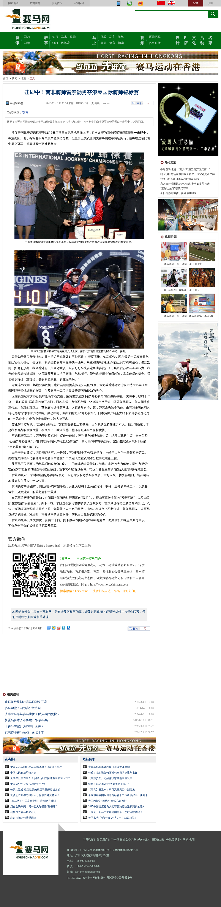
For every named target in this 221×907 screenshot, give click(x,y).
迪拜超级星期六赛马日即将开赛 (26, 702)
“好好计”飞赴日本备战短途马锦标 (179, 178)
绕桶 (55, 43)
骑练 (121, 37)
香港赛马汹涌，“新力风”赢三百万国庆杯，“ (185, 169)
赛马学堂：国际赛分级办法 (23, 708)
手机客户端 (16, 103)
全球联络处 (173, 839)
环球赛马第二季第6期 (201, 316)
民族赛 (65, 43)
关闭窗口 (37, 628)
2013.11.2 (194, 290)
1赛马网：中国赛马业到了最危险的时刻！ (34, 800)
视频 (142, 40)
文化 (194, 40)
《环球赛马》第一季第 (174, 264)
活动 (202, 40)
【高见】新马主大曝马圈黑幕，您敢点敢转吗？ (115, 812)
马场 (104, 43)
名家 (210, 40)
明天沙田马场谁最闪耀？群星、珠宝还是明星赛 (187, 174)
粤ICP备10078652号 (119, 877)
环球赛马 (155, 37)
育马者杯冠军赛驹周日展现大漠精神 (109, 767)
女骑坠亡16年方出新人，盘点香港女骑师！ (35, 795)
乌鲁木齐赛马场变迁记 (23, 812)
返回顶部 (13, 628)
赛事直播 (155, 43)
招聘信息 (158, 839)
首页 (5, 78)
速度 (55, 37)
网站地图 (13, 3)
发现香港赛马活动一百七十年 (24, 732)
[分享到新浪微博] (59, 628)
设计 (178, 40)
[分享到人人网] (69, 628)
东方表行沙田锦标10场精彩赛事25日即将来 (185, 183)
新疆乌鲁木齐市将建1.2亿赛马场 (26, 720)
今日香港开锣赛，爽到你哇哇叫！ (179, 193)
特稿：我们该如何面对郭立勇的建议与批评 (112, 772)
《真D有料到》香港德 (173, 290)
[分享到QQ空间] (54, 628)
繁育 (112, 43)
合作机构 (144, 839)
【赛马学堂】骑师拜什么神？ (24, 726)
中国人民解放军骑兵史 (23, 772)
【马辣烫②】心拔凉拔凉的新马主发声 (110, 778)
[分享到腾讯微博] (64, 628)
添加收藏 (79, 3)
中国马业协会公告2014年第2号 (27, 783)
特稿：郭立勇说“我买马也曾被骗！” (108, 783)
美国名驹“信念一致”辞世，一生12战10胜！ (112, 817)
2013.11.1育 (195, 264)
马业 (94, 40)
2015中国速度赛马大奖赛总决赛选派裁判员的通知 (116, 806)
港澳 (23, 78)
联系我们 (103, 839)
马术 (64, 37)
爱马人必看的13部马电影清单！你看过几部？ (36, 767)
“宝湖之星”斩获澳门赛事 (174, 188)
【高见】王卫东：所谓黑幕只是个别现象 (111, 789)
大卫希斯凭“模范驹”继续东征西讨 (107, 800)
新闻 (14, 78)
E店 (186, 40)
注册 (210, 3)
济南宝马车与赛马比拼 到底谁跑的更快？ (32, 714)
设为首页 (57, 3)
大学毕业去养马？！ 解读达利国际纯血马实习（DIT (40, 778)
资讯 (17, 40)
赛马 (25, 112)
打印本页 (25, 628)
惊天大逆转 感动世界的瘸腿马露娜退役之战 (35, 789)
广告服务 (35, 3)
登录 (195, 3)
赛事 (46, 40)
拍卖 (121, 43)
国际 (27, 43)
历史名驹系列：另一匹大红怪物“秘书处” (33, 806)
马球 (73, 37)
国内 (27, 37)
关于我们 (89, 839)
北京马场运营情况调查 (23, 817)
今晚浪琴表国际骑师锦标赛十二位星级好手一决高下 (118, 795)
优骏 (104, 37)
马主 (112, 37)
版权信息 (130, 839)
